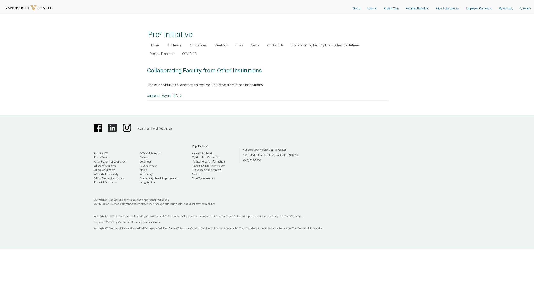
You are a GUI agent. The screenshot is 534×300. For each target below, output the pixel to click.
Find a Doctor (102, 157)
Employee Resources (479, 8)
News (255, 45)
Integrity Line (147, 182)
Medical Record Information (208, 161)
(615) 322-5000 (252, 160)
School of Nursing (104, 170)
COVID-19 (189, 54)
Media (143, 170)
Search (526, 8)
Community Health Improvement (159, 178)
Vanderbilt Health (202, 153)
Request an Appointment (206, 170)
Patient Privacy (148, 166)
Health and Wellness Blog (154, 128)
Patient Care (391, 8)
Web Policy (146, 174)
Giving (356, 8)
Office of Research (150, 153)
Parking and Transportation (110, 161)
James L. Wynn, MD (162, 96)
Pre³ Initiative (170, 34)
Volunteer (145, 161)
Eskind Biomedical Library (109, 178)
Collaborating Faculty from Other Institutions (325, 45)
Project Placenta (162, 54)
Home (154, 45)
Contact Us (275, 45)
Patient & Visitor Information (208, 166)
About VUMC (101, 153)
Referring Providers (417, 8)
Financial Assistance (105, 182)
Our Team (174, 45)
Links (239, 45)
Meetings (221, 45)
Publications (198, 45)
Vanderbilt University (106, 174)
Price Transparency (447, 8)
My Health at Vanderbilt (205, 157)
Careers (372, 8)
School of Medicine (105, 166)
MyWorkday (506, 8)
